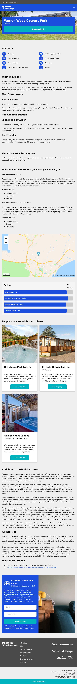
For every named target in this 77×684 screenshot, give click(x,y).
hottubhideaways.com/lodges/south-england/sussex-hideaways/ (32, 567)
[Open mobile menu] (74, 7)
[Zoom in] (6, 238)
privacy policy (28, 628)
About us (23, 643)
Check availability (38, 29)
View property (20, 387)
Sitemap (23, 662)
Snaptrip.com (9, 628)
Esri (53, 275)
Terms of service (26, 649)
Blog (21, 646)
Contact (23, 656)
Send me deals (20, 621)
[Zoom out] (6, 242)
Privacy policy (25, 653)
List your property (26, 659)
